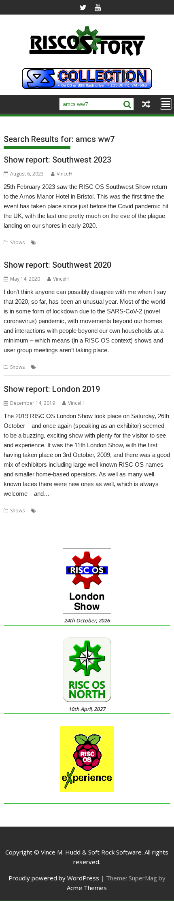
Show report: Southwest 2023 (57, 160)
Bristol (45, 242)
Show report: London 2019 (52, 389)
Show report (67, 367)
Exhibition (83, 242)
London (47, 510)
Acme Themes (87, 888)
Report (105, 242)
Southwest (143, 242)
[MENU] (166, 104)
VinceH (64, 173)
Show (122, 242)
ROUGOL (88, 510)
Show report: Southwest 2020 (57, 265)
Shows (17, 242)
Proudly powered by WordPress (53, 878)
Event (62, 242)
